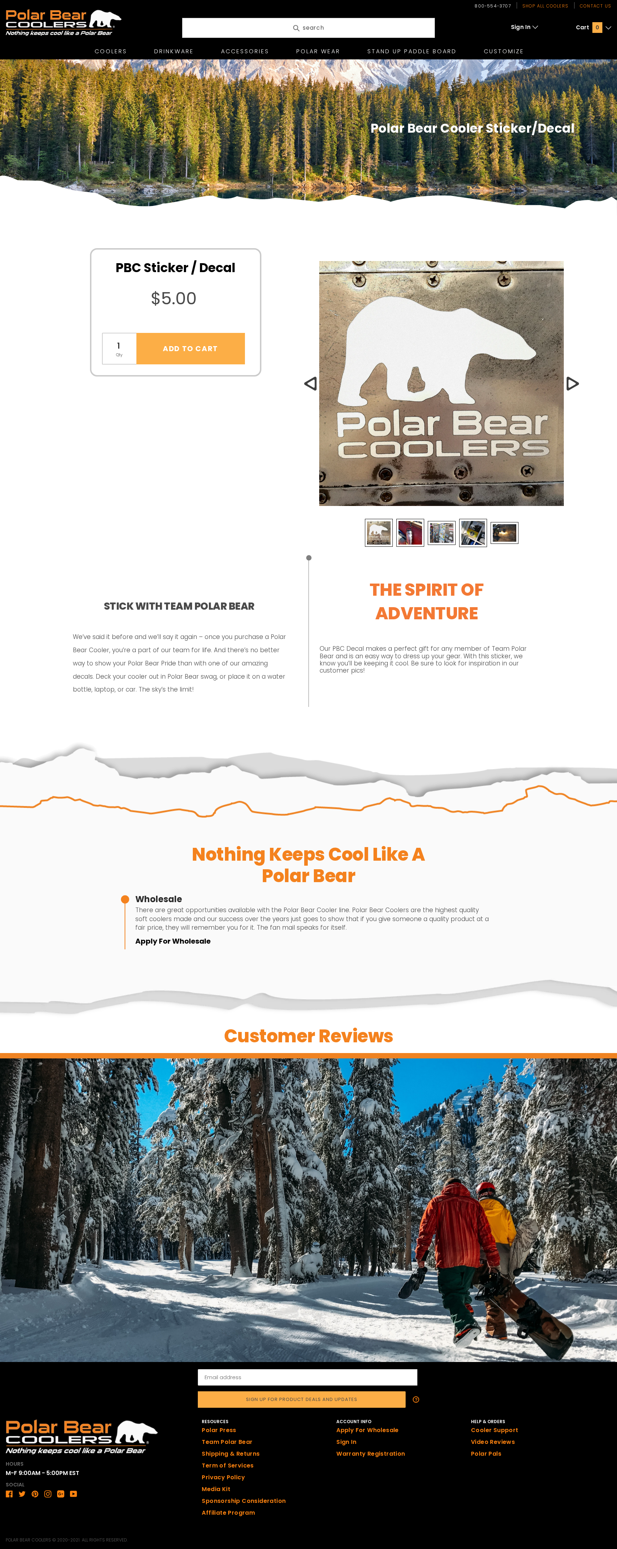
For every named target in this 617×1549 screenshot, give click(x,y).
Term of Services (228, 1465)
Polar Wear (318, 51)
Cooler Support (494, 1430)
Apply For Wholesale (173, 941)
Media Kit (216, 1489)
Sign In (521, 27)
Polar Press (219, 1430)
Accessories (245, 51)
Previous (310, 384)
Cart (587, 27)
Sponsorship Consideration (244, 1501)
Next (573, 384)
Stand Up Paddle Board (412, 51)
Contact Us (595, 6)
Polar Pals (486, 1454)
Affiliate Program (228, 1513)
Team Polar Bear (227, 1442)
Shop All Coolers (545, 6)
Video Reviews (493, 1442)
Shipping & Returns (231, 1454)
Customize (504, 51)
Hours (15, 1463)
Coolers (111, 51)
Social (15, 1484)
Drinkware (174, 51)
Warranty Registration (370, 1454)
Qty (119, 355)
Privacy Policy (223, 1477)
